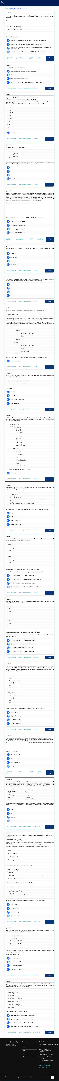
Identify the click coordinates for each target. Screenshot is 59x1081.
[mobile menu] (56, 3)
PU (23, 1056)
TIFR (24, 1053)
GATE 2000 (35, 409)
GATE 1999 (35, 366)
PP (49, 1065)
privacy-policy (43, 1065)
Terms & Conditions (43, 1067)
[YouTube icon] (49, 1078)
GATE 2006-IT (36, 826)
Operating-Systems (11, 88)
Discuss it (50, 58)
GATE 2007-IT (36, 975)
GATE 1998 (35, 270)
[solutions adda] (3, 3)
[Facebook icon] (47, 1078)
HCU (24, 1047)
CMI (24, 1045)
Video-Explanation (40, 239)
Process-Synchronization (25, 88)
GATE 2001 (35, 530)
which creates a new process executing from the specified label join (30, 101)
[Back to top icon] (52, 1077)
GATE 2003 (35, 592)
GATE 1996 (35, 88)
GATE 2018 (31, 239)
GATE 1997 (35, 184)
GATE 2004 (35, 729)
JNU (24, 1050)
